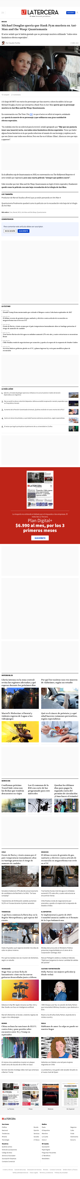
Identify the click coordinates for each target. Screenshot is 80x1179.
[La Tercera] (11, 1106)
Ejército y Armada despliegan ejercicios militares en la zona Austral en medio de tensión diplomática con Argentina (32, 394)
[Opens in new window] (50, 1106)
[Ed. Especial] (70, 1106)
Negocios (44, 852)
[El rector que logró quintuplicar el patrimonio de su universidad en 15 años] (73, 428)
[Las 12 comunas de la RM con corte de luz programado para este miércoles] (40, 805)
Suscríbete (24, 231)
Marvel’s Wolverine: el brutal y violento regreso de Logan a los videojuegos (17, 716)
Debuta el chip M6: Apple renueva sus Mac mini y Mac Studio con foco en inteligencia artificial (19, 1006)
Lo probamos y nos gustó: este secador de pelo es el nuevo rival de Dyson (59, 1071)
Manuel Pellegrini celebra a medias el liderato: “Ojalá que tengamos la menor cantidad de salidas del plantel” (59, 960)
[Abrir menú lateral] (3, 12)
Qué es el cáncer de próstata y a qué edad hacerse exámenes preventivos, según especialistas (34, 418)
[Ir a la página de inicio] (40, 13)
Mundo (4, 1023)
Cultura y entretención (50, 969)
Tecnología (6, 969)
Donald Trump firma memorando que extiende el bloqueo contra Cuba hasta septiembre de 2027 (37, 312)
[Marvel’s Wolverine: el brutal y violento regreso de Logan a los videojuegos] (20, 731)
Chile (4, 852)
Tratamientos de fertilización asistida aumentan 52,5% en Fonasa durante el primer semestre (19, 902)
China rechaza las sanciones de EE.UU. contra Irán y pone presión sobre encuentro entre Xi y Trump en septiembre (19, 1031)
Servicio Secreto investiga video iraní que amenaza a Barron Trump (20, 1071)
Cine (10, 212)
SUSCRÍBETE (40, 538)
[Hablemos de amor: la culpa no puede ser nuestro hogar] (59, 1047)
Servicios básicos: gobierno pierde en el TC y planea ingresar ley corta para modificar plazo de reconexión (36, 349)
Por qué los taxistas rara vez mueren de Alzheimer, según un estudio (59, 681)
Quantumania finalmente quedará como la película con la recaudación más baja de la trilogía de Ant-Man (39, 204)
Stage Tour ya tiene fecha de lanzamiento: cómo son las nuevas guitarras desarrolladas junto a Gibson (19, 974)
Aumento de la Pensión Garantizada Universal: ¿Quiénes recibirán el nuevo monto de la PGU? (34, 410)
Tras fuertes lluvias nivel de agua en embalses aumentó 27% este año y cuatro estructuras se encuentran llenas (40, 335)
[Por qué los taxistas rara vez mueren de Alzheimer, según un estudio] (59, 698)
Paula (43, 1023)
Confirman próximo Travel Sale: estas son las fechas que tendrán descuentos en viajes (13, 789)
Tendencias (6, 912)
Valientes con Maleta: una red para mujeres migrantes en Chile (57, 1063)
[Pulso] (30, 1106)
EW (31, 114)
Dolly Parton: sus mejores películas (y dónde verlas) (58, 973)
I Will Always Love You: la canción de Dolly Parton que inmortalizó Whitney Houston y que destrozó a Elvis (59, 1007)
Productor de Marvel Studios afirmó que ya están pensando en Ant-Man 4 (31, 197)
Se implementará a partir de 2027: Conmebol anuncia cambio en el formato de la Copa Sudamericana (59, 917)
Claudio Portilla (14, 43)
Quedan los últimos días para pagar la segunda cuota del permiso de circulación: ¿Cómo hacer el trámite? (66, 791)
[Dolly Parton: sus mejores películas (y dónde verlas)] (59, 990)
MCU (19, 212)
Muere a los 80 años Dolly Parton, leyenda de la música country (58, 1016)
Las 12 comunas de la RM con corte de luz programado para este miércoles (39, 789)
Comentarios (17, 95)
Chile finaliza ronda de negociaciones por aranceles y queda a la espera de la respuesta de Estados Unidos (40, 342)
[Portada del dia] (40, 508)
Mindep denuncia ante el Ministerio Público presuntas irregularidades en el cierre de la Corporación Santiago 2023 (57, 950)
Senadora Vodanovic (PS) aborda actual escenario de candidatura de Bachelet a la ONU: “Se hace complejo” (20, 893)
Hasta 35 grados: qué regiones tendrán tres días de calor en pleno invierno (20, 949)
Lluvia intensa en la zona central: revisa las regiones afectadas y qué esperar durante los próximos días (19, 683)
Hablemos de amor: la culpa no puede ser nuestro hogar (59, 1028)
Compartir (6, 95)
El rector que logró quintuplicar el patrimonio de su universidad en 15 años (28, 426)
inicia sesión (10, 231)
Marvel (15, 212)
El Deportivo (46, 912)
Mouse (4, 22)
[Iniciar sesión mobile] (77, 12)
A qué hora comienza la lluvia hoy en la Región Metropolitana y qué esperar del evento (20, 917)
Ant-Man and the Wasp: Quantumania (34, 212)
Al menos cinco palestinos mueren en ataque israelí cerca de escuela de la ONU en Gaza (18, 1063)
